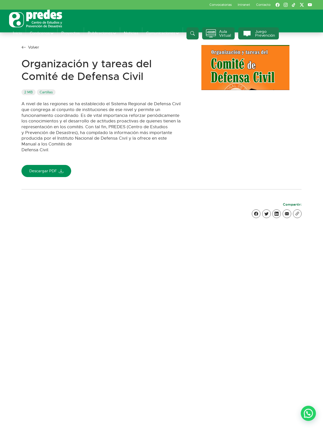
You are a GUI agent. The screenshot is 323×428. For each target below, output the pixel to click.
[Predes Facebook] (278, 5)
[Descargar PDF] (245, 67)
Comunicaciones (160, 33)
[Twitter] (266, 213)
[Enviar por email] (287, 213)
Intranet (244, 5)
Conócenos (40, 33)
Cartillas (46, 92)
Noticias (131, 33)
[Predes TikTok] (294, 5)
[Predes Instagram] (286, 5)
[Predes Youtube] (310, 5)
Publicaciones (100, 33)
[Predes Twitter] (302, 5)
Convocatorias (220, 5)
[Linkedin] (276, 213)
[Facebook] (256, 213)
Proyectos (70, 33)
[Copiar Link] (297, 213)
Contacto (263, 5)
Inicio (17, 33)
